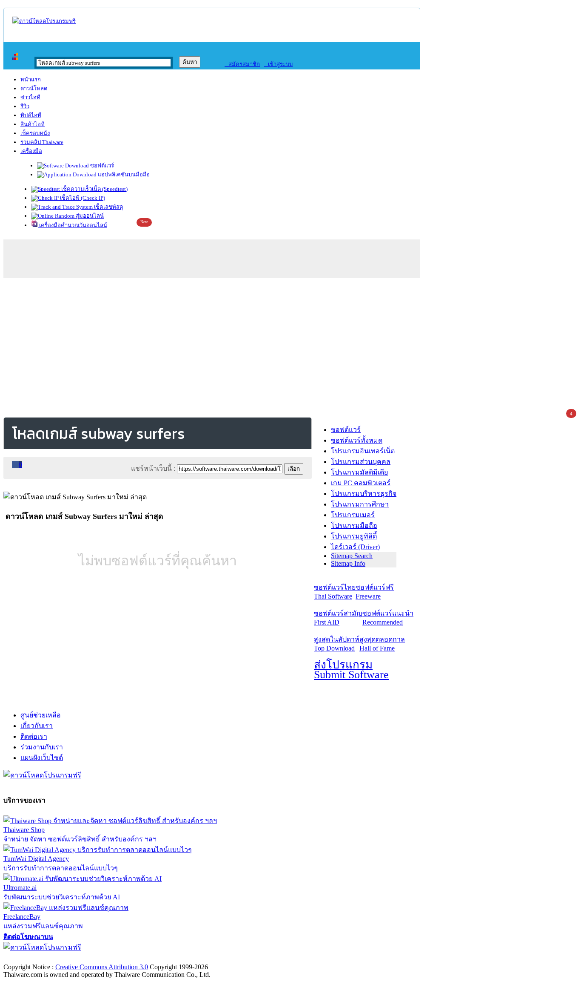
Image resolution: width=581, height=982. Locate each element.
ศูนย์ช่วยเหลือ (40, 715)
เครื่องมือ (31, 151)
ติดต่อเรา (33, 736)
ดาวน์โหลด (33, 88)
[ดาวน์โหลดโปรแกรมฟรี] (44, 21)
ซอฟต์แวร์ (101, 165)
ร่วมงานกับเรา (41, 747)
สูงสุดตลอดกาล (382, 644)
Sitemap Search (352, 555)
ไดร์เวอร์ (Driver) (355, 546)
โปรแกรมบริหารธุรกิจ (363, 493)
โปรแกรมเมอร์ (353, 514)
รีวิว (24, 106)
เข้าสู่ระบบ (278, 64)
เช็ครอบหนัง (35, 133)
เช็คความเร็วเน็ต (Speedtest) (94, 189)
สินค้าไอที (32, 124)
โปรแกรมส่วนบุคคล (360, 461)
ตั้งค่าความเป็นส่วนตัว (35, 958)
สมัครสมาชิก (242, 64)
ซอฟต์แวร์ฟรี (375, 592)
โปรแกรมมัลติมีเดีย (359, 472)
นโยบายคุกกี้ (175, 958)
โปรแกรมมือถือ (354, 525)
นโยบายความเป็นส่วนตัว (112, 958)
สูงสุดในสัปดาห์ (336, 644)
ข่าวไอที (30, 97)
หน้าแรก (30, 79)
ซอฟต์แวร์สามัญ (338, 618)
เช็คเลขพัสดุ (108, 207)
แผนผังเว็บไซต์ (41, 757)
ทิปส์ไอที (30, 115)
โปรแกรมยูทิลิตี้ (354, 536)
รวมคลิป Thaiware (41, 142)
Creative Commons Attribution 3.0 (101, 966)
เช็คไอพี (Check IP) (82, 198)
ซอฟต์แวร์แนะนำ (387, 618)
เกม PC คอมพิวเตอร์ (360, 483)
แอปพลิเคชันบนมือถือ (123, 174)
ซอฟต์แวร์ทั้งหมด (356, 440)
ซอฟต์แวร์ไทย (335, 592)
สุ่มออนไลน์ (89, 216)
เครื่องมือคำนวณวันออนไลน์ (72, 225)
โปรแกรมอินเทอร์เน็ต (363, 451)
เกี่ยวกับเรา (36, 725)
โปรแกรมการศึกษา (360, 504)
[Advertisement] (290, 346)
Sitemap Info (348, 563)
